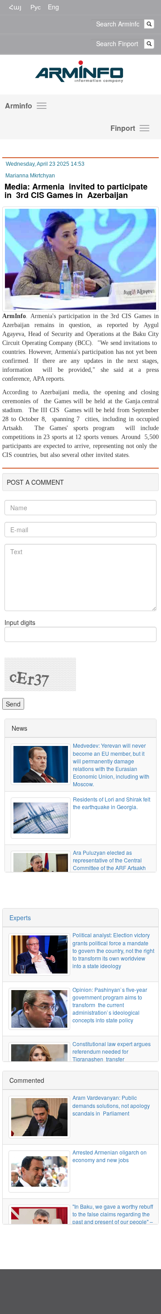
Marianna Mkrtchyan (30, 175)
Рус (35, 6)
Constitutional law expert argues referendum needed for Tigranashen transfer (111, 1051)
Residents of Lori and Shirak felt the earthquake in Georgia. (111, 802)
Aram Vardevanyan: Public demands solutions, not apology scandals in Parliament (111, 1105)
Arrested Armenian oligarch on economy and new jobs (109, 1155)
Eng (53, 6)
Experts (20, 917)
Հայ (15, 6)
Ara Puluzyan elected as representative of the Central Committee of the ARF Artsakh (109, 860)
